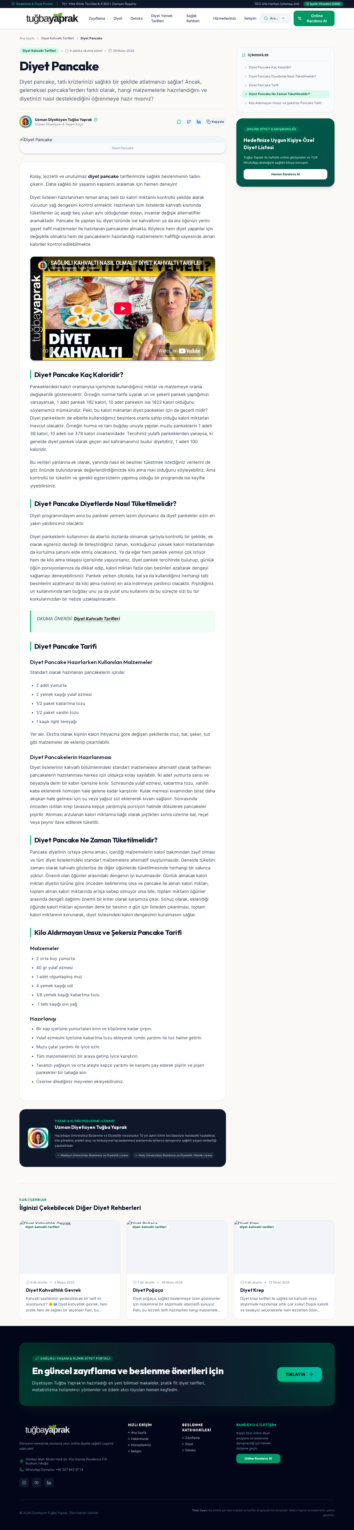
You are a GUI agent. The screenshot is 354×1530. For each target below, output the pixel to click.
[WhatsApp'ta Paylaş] (179, 122)
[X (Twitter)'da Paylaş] (189, 122)
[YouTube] (36, 1482)
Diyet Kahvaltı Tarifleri (57, 38)
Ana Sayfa (26, 38)
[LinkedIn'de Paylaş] (199, 122)
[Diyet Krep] (284, 1247)
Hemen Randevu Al (285, 174)
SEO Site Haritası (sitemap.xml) (277, 4)
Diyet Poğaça (148, 1290)
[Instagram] (24, 1482)
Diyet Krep (252, 1290)
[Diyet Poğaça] (177, 1247)
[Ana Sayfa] (52, 18)
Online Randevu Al (258, 1458)
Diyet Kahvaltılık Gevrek (53, 1290)
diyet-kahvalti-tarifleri (42, 1227)
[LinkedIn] (49, 1482)
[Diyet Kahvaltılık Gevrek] (70, 1247)
